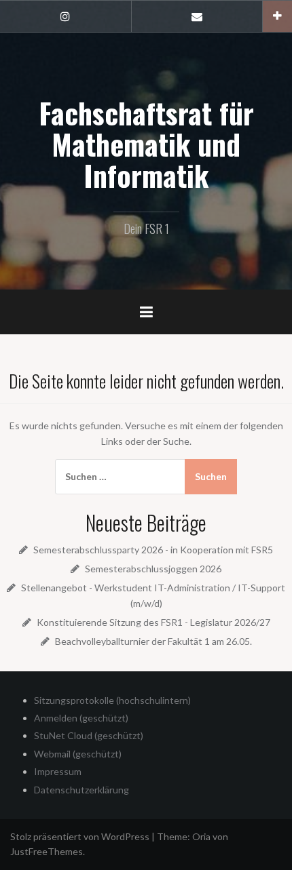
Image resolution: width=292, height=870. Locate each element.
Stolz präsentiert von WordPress (79, 836)
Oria (201, 836)
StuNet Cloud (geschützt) (88, 735)
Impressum (57, 771)
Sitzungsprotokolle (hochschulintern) (112, 700)
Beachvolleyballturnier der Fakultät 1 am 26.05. (153, 641)
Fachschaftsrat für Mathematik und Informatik (146, 144)
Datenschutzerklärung (81, 789)
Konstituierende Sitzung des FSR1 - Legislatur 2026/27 (153, 622)
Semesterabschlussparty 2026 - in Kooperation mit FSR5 (153, 549)
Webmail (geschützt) (78, 753)
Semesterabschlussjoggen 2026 (153, 568)
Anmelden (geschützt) (81, 718)
